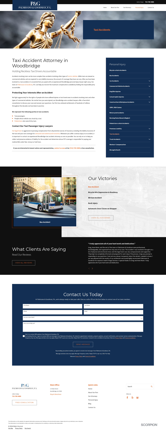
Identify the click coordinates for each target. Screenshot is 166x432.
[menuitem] (130, 70)
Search (130, 386)
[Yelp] (132, 397)
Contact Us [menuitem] (151, 7)
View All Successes (100, 218)
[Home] (35, 5)
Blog (89, 404)
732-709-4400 (149, 2)
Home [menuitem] (105, 7)
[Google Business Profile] (137, 397)
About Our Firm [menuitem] (115, 7)
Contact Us (91, 407)
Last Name (87, 305)
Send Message (83, 344)
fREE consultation (24, 402)
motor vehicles (72, 76)
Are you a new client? (29, 317)
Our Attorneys (92, 396)
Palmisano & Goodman (25, 85)
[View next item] (92, 268)
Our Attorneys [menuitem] (127, 7)
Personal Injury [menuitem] (139, 7)
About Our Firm (93, 392)
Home (90, 389)
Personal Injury (93, 400)
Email (86, 311)
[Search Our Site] (151, 386)
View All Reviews (23, 263)
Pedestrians (18, 121)
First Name (26, 305)
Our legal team (17, 131)
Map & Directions (55, 394)
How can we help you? (29, 323)
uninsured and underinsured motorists (47, 134)
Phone (25, 311)
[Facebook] (127, 397)
